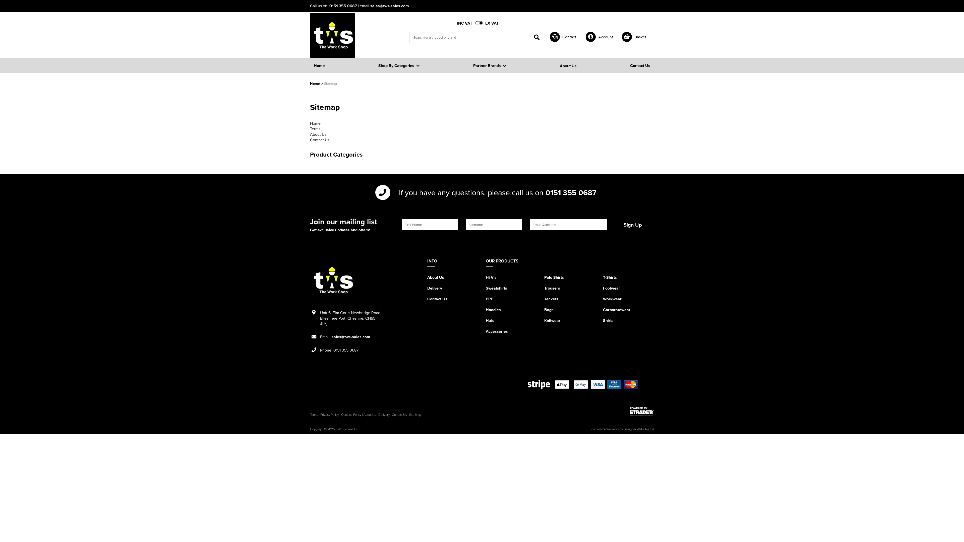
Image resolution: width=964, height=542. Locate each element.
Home (315, 83)
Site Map (415, 414)
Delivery (434, 288)
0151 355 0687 (343, 6)
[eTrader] (642, 411)
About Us (318, 134)
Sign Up (633, 224)
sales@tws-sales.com (389, 6)
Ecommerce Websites (604, 429)
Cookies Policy (351, 414)
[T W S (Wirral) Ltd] (332, 35)
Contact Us (319, 140)
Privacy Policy (329, 414)
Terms (315, 128)
